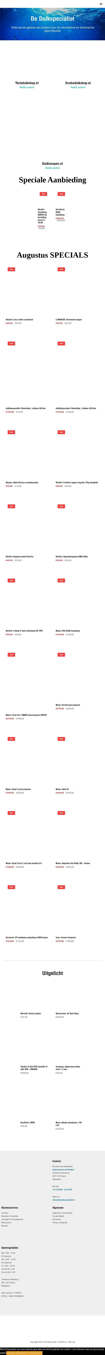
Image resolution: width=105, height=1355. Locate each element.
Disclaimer (56, 1219)
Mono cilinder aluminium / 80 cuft (69, 1124)
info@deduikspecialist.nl (63, 1200)
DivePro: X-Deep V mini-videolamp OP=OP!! (24, 631)
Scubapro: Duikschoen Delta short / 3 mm (68, 1068)
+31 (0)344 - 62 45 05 (62, 1189)
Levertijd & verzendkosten (12, 1219)
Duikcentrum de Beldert (63, 1169)
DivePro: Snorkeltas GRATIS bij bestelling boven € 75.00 (42, 216)
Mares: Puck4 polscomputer (68, 705)
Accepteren (11, 1353)
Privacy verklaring (59, 1222)
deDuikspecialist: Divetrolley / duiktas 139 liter (76, 408)
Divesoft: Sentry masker (30, 1013)
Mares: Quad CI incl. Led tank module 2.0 (24, 863)
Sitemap (71, 1342)
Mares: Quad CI (62, 789)
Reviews (4, 1226)
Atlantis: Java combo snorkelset (19, 319)
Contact (4, 1213)
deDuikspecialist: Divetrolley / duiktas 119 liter (26, 408)
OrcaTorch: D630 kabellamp (60, 212)
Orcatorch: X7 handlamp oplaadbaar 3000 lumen (27, 937)
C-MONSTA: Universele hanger (69, 319)
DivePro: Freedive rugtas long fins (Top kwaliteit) (77, 482)
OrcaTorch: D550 (27, 1122)
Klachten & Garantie (9, 1216)
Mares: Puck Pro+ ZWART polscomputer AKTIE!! (26, 715)
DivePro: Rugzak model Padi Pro (19, 556)
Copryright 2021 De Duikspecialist (43, 1342)
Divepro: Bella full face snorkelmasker (22, 482)
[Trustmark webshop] (26, 1166)
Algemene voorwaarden (62, 1213)
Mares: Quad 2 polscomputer (18, 789)
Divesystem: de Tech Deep (67, 1013)
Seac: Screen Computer (66, 937)
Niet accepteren (22, 1353)
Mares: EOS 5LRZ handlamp (68, 631)
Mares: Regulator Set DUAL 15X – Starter (73, 863)
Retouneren (6, 1222)
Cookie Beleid (58, 1216)
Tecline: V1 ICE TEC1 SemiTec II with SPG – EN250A (33, 1068)
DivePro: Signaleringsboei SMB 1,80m (72, 556)
